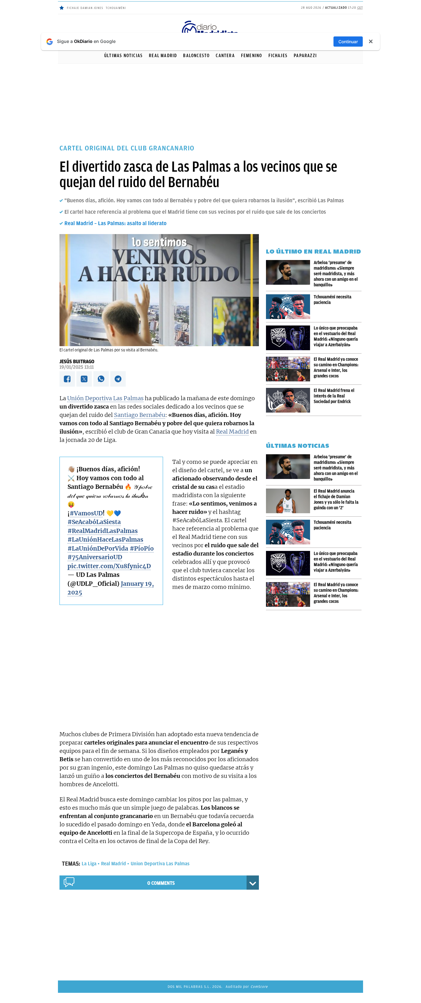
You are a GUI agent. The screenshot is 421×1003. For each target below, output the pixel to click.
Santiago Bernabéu (139, 414)
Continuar (348, 41)
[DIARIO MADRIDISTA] (210, 22)
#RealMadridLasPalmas (102, 531)
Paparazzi (305, 55)
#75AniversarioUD (94, 557)
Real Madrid (163, 55)
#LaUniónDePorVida (97, 548)
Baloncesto (196, 55)
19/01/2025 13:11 (76, 367)
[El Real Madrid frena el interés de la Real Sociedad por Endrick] (290, 400)
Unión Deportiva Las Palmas (105, 398)
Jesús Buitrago (76, 361)
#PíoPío (142, 548)
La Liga (89, 864)
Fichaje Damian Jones (85, 8)
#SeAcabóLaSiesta (94, 522)
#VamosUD (86, 513)
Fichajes (278, 55)
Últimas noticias (123, 55)
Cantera (225, 55)
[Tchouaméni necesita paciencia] (290, 306)
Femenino (251, 55)
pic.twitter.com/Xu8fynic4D (109, 566)
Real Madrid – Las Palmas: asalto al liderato (115, 223)
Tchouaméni (116, 8)
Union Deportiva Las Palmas (160, 864)
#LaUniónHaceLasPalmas (105, 539)
